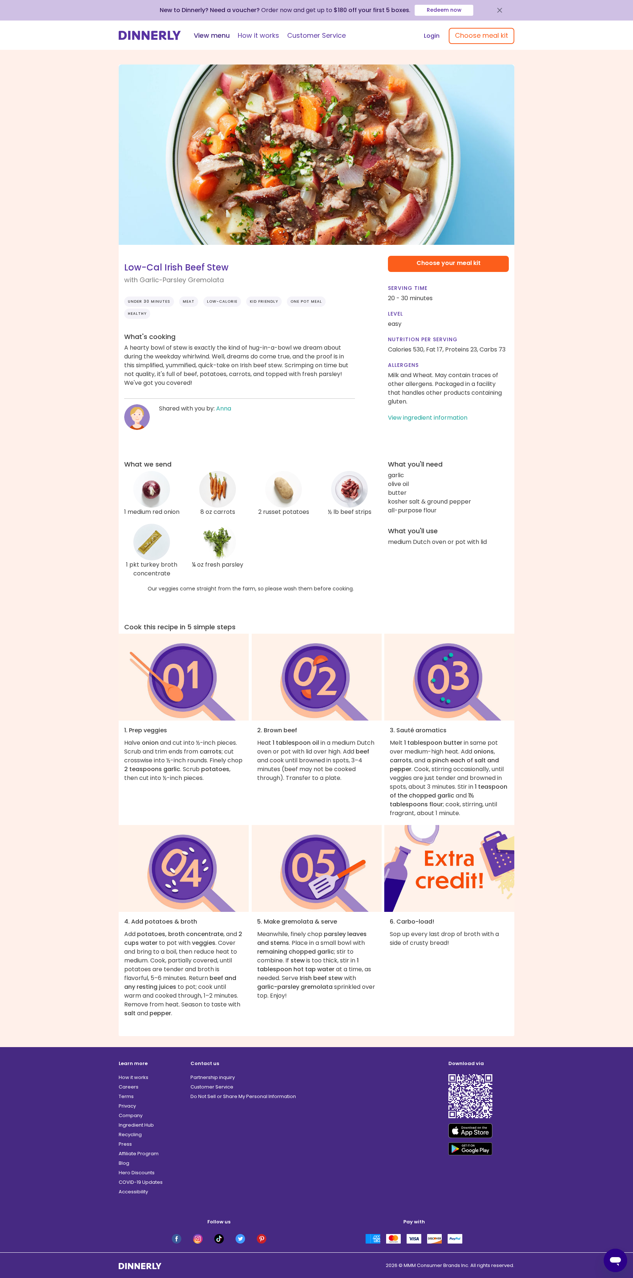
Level (395, 313)
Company (130, 1115)
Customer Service (316, 35)
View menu (212, 35)
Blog (124, 1163)
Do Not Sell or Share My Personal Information (243, 1096)
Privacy (127, 1105)
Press (125, 1144)
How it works (258, 35)
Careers (128, 1086)
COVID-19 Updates (141, 1182)
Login (432, 36)
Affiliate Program (139, 1153)
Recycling (130, 1134)
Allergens (403, 365)
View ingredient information (427, 417)
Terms (126, 1096)
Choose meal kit (481, 35)
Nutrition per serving (423, 339)
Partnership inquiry (212, 1077)
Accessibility (133, 1191)
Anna (223, 408)
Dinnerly (150, 35)
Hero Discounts (137, 1172)
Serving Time (407, 288)
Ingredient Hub (136, 1125)
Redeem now (444, 10)
